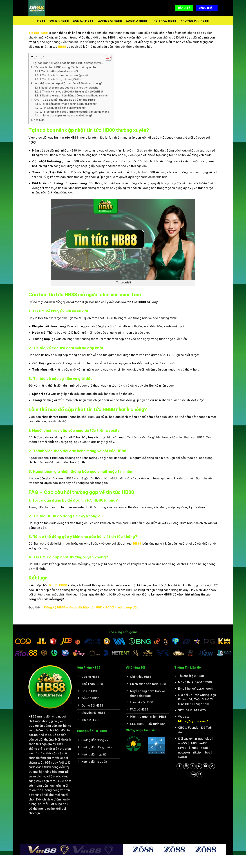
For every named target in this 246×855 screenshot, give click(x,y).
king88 (193, 748)
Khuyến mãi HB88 (194, 20)
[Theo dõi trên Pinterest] (206, 766)
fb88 (204, 748)
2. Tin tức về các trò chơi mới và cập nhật (63, 75)
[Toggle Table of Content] (106, 58)
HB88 (41, 20)
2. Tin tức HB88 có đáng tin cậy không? (63, 107)
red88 (203, 743)
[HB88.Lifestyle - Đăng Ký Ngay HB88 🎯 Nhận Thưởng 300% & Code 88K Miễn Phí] (46, 8)
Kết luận (38, 119)
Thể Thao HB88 (163, 20)
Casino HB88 (136, 20)
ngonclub (204, 738)
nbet (206, 752)
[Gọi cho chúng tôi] (199, 766)
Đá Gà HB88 (59, 20)
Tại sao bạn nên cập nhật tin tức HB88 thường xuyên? (68, 63)
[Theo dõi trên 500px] (193, 774)
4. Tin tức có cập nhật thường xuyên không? (66, 115)
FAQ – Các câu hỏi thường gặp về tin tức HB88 (64, 99)
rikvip (197, 752)
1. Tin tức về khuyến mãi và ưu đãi (58, 71)
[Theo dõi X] (193, 766)
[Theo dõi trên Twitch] (199, 774)
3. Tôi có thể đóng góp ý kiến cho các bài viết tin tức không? (75, 111)
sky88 (182, 748)
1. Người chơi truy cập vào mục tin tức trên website (68, 87)
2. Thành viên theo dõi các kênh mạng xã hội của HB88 (71, 91)
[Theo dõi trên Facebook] (179, 766)
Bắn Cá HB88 (83, 20)
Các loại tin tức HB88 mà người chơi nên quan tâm (65, 67)
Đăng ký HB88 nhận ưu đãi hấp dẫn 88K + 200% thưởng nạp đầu (91, 607)
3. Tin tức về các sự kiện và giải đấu (60, 79)
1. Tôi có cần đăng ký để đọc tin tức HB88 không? (68, 103)
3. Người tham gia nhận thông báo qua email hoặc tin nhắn (73, 95)
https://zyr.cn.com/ (193, 721)
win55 (182, 743)
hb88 (193, 743)
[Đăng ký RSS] (212, 766)
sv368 (182, 757)
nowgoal (184, 752)
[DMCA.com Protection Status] (156, 745)
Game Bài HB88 (110, 20)
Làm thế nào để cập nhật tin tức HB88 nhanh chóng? (67, 83)
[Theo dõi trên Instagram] (186, 766)
